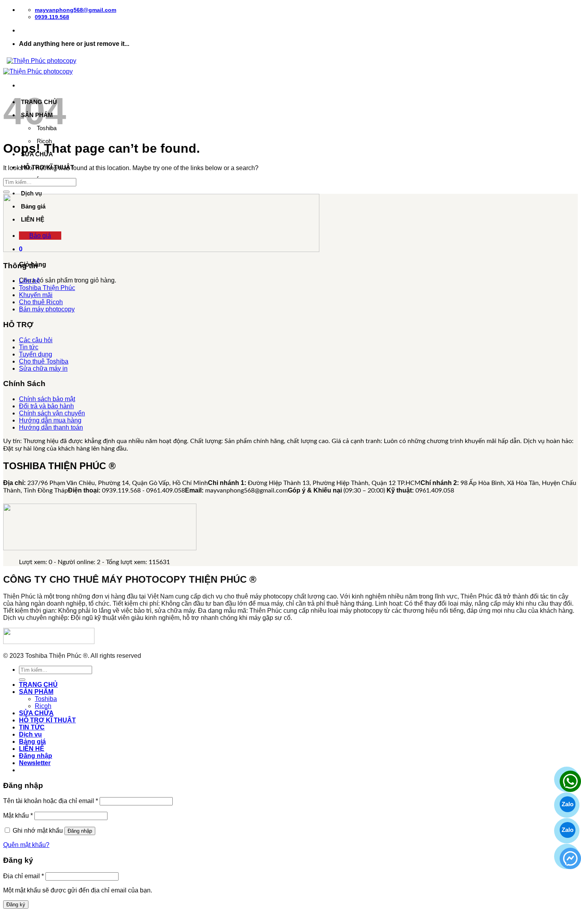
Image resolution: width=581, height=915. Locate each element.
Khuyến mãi (36, 295)
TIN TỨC (32, 727)
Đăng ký (15, 904)
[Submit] (6, 192)
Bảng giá (32, 741)
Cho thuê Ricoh (41, 302)
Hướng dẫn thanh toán (51, 427)
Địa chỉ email (23, 876)
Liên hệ (29, 280)
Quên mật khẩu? (26, 844)
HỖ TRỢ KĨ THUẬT (47, 720)
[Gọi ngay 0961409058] (567, 778)
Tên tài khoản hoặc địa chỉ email (50, 801)
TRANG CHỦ (38, 684)
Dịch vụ (31, 193)
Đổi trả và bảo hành (46, 406)
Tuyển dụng (35, 354)
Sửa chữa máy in (43, 368)
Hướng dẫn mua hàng (50, 420)
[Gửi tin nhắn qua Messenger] (567, 856)
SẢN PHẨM (36, 691)
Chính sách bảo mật (47, 399)
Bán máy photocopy (47, 309)
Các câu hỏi (36, 340)
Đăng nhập (80, 831)
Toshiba (46, 698)
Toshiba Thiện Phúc (47, 287)
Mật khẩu (18, 815)
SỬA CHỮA (36, 713)
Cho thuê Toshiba (43, 361)
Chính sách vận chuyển (52, 413)
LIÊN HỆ (31, 748)
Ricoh (43, 706)
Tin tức (28, 347)
